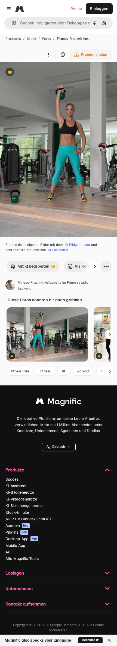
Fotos (46, 39)
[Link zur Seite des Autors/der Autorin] (10, 286)
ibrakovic (24, 288)
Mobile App (15, 545)
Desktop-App (21, 538)
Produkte (14, 470)
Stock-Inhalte (17, 512)
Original (34, 72)
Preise (76, 8)
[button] (59, 447)
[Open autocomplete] (12, 23)
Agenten (17, 525)
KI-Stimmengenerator (24, 505)
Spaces (12, 479)
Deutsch (58, 447)
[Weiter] (95, 266)
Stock (31, 39)
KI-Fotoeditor (58, 250)
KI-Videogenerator (21, 499)
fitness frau (20, 371)
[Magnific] (58, 402)
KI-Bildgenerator (77, 245)
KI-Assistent (15, 485)
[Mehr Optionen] (48, 54)
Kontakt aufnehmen (25, 604)
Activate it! (90, 640)
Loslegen (14, 573)
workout (83, 371)
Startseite (13, 39)
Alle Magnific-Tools (22, 558)
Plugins (16, 532)
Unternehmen (19, 588)
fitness (45, 371)
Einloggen (99, 8)
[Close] (109, 640)
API (8, 552)
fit (63, 371)
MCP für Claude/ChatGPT (28, 519)
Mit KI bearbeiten (30, 268)
